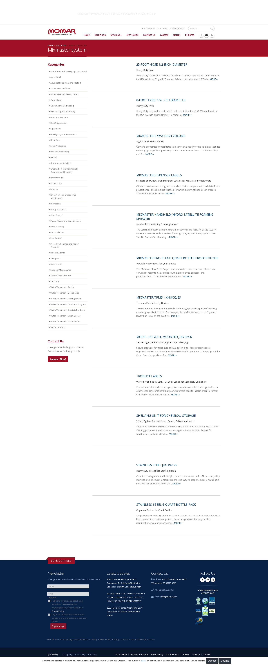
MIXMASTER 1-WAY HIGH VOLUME (160, 136)
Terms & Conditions (139, 654)
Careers (164, 35)
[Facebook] (201, 35)
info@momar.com (169, 596)
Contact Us (149, 35)
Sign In (176, 35)
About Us (162, 28)
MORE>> (214, 79)
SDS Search (149, 28)
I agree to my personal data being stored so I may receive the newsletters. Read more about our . (68, 606)
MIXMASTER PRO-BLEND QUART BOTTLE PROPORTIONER (177, 258)
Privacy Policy (58, 611)
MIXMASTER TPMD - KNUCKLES (158, 297)
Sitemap (196, 654)
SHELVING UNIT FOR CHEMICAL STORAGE (166, 415)
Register (189, 35)
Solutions (100, 35)
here (143, 660)
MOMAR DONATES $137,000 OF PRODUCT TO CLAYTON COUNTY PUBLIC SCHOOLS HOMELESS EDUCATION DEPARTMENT (126, 597)
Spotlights (132, 35)
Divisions (115, 35)
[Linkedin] (212, 35)
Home (87, 35)
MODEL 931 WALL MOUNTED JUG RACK (164, 337)
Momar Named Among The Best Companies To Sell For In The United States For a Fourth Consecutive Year (124, 583)
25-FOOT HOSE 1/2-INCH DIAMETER (161, 64)
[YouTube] (206, 35)
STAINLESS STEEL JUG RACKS (156, 465)
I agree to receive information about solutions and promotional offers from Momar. (69, 618)
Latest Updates (118, 573)
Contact (206, 654)
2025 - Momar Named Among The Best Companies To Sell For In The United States (124, 612)
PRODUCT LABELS (149, 376)
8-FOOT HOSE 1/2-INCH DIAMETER (160, 100)
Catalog (183, 13)
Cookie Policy (172, 654)
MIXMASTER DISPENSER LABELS (159, 175)
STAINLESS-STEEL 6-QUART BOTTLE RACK (166, 504)
